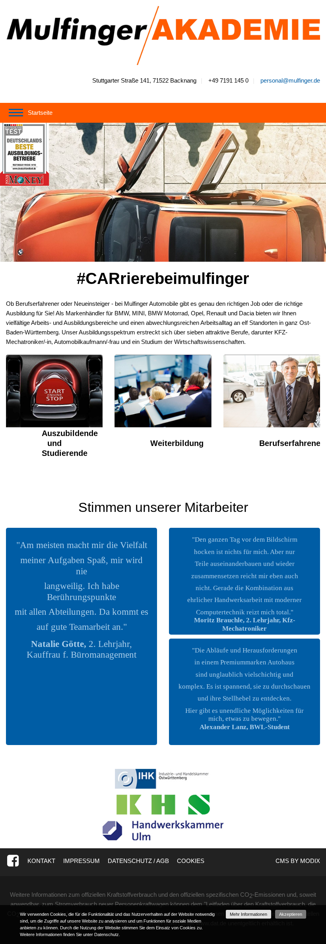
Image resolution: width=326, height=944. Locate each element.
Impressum (81, 860)
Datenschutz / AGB (138, 860)
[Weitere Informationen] (163, 34)
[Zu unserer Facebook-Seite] (12, 860)
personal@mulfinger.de (290, 80)
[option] (163, 192)
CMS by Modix (298, 860)
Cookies (190, 860)
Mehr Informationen (248, 914)
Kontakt (41, 860)
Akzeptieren (290, 914)
